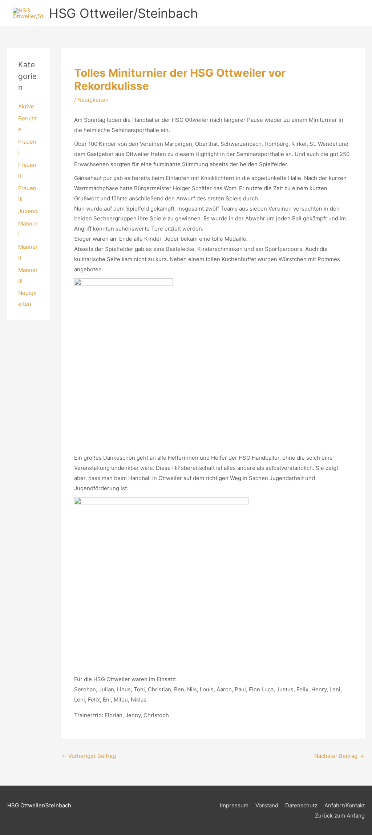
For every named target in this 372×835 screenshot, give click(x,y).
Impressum (234, 805)
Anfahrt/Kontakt (344, 805)
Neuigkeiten (93, 99)
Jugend (27, 211)
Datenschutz (301, 805)
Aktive (26, 106)
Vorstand (266, 805)
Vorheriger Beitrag (89, 755)
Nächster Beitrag (339, 755)
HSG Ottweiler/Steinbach (123, 13)
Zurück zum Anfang (340, 815)
